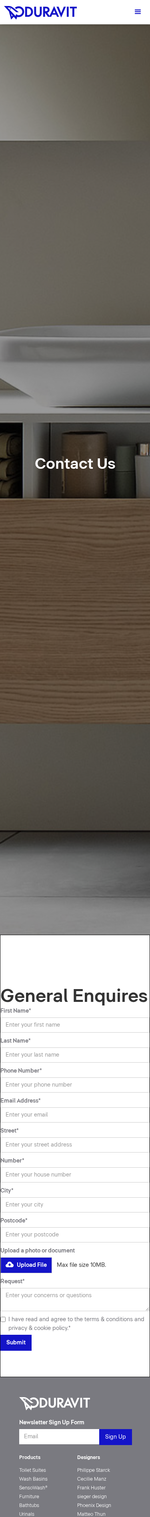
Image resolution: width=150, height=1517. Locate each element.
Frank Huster (91, 1488)
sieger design (92, 1496)
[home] (38, 10)
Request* (12, 1281)
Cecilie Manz (91, 1479)
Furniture (29, 1496)
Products (29, 1457)
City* (7, 1190)
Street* (9, 1130)
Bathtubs (29, 1505)
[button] (138, 12)
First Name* (15, 1010)
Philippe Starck (93, 1470)
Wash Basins (33, 1479)
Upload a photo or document (37, 1250)
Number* (12, 1160)
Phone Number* (21, 1070)
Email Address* (20, 1100)
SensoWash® (33, 1488)
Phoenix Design (94, 1505)
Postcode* (14, 1220)
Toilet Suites (32, 1470)
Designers (88, 1457)
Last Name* (15, 1040)
